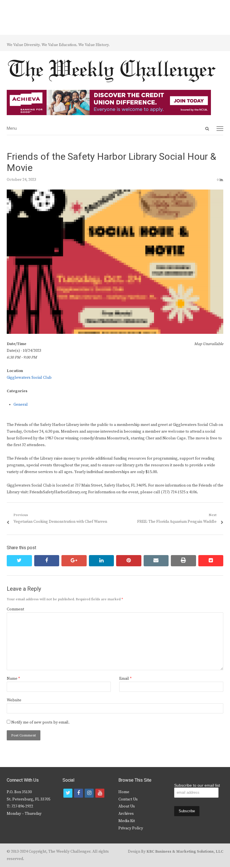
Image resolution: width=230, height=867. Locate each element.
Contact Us (128, 799)
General (20, 404)
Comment (15, 609)
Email (125, 678)
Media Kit (126, 820)
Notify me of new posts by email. (40, 722)
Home (123, 792)
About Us (126, 806)
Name (13, 678)
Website (14, 700)
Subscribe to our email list (197, 785)
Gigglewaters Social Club (29, 377)
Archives (126, 813)
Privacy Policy (130, 828)
